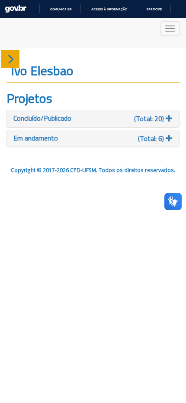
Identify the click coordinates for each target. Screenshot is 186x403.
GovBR (15, 9)
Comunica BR (61, 9)
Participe (154, 9)
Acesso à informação (109, 9)
